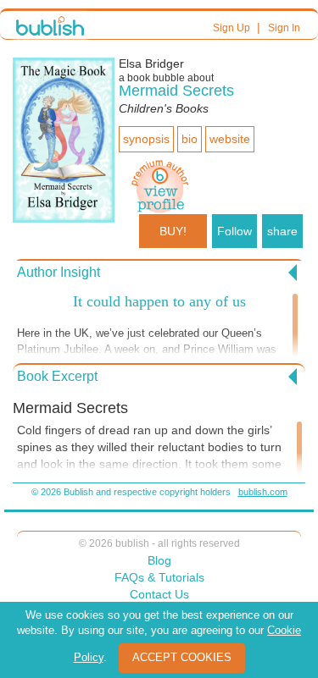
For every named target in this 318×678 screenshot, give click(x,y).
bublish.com (262, 492)
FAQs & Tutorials (159, 577)
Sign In (284, 28)
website (229, 139)
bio (189, 139)
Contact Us (159, 594)
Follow (234, 231)
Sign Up (231, 28)
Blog (159, 560)
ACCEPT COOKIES (182, 657)
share (282, 231)
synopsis (146, 139)
